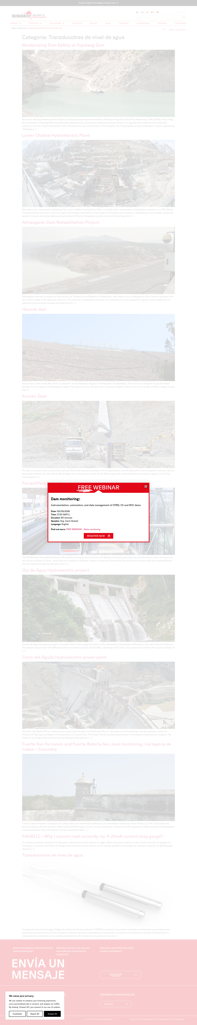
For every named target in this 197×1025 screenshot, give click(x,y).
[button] (146, 486)
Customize (17, 1014)
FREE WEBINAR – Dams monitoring (83, 529)
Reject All (34, 1014)
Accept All (52, 1014)
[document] (98, 512)
